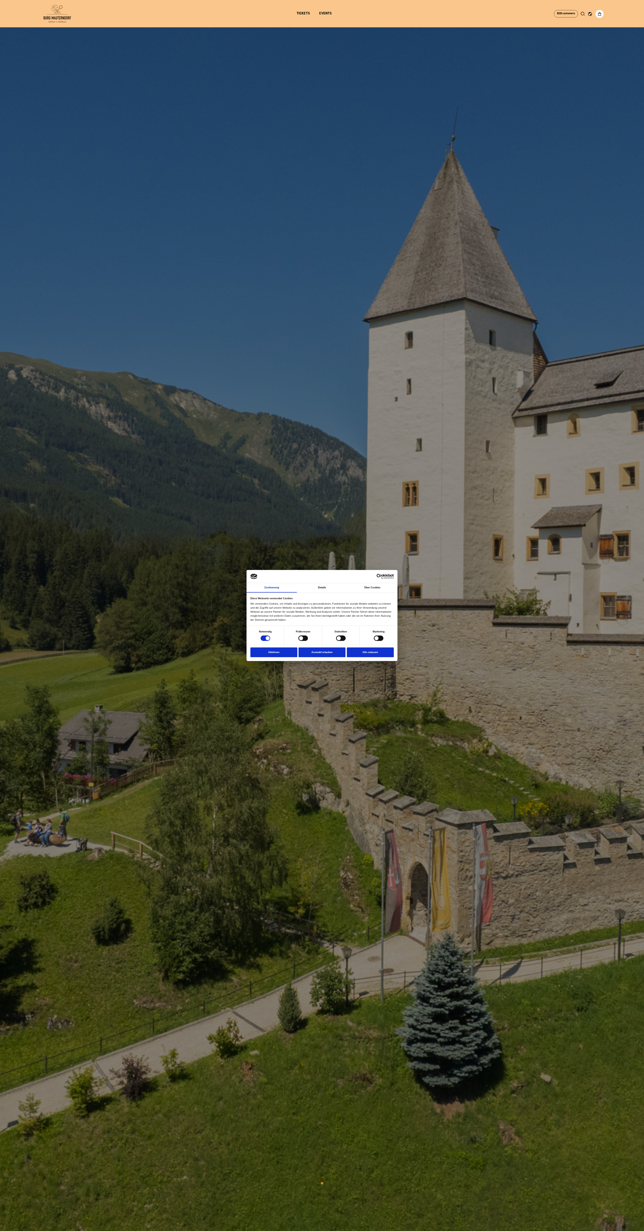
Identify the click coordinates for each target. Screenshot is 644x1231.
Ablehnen (273, 652)
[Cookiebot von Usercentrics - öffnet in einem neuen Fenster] (379, 576)
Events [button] (325, 13)
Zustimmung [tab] (271, 587)
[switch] (303, 638)
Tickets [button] (303, 13)
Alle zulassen (370, 652)
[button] (582, 13)
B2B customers (566, 13)
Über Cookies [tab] (372, 587)
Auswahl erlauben (322, 652)
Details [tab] (322, 587)
